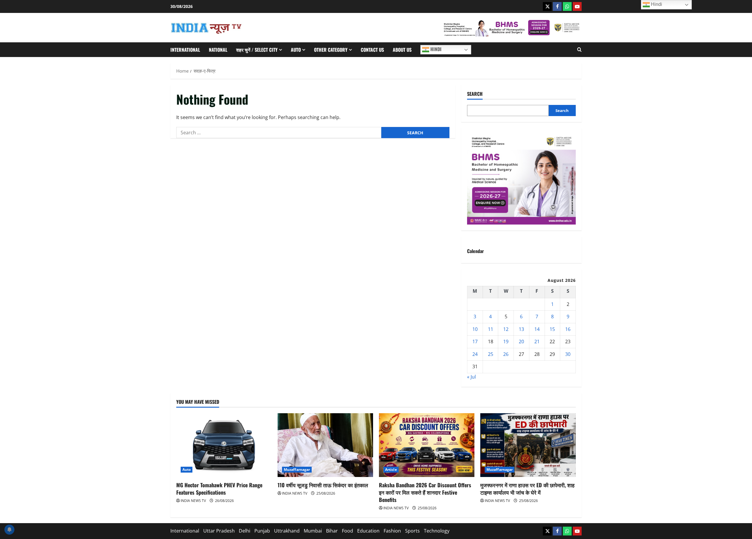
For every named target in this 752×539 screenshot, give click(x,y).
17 (475, 341)
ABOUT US (402, 49)
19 (505, 341)
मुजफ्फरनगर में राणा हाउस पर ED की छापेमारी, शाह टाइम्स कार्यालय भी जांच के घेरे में (527, 488)
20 (521, 341)
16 (567, 329)
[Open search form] (579, 49)
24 (475, 354)
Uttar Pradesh (219, 531)
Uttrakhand (287, 531)
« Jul (471, 377)
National (218, 49)
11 (490, 329)
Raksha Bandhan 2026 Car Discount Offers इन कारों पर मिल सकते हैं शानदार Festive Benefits (425, 492)
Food (347, 531)
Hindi (435, 49)
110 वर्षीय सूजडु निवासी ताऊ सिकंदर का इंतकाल (323, 485)
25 (490, 354)
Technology (436, 531)
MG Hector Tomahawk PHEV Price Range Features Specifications (219, 488)
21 (537, 341)
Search (475, 94)
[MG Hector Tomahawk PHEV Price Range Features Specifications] (224, 445)
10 (475, 329)
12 (505, 329)
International (185, 49)
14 (537, 329)
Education (368, 531)
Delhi (244, 531)
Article (391, 469)
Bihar (332, 531)
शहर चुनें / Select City (257, 49)
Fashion (392, 531)
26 (505, 354)
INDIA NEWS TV (193, 500)
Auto (296, 49)
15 (552, 329)
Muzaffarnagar (297, 469)
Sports (412, 531)
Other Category (331, 49)
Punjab (262, 531)
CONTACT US (372, 49)
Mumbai (313, 531)
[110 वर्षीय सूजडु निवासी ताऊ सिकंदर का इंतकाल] (325, 445)
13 (521, 329)
